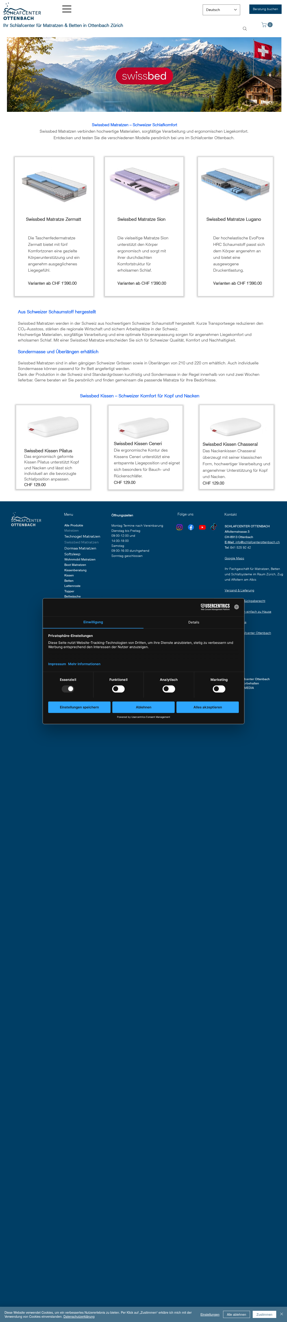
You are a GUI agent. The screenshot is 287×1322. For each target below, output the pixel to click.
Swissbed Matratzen (81, 542)
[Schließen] (281, 1314)
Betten (69, 580)
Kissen (69, 575)
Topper (69, 591)
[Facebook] (191, 527)
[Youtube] (202, 527)
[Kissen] (102, 575)
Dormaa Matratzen (80, 548)
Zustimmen (264, 1314)
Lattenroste (72, 586)
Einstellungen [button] (210, 1314)
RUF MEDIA (245, 688)
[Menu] (67, 8)
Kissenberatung (75, 570)
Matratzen (71, 530)
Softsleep (72, 554)
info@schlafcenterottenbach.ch (257, 542)
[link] (267, 24)
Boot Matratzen (75, 565)
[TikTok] (214, 527)
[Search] (245, 28)
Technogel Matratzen (82, 536)
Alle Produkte (73, 525)
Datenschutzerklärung (79, 1316)
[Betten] (102, 581)
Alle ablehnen (236, 1314)
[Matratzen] (102, 530)
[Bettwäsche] (102, 596)
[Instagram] (179, 527)
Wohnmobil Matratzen (80, 559)
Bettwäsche (72, 596)
